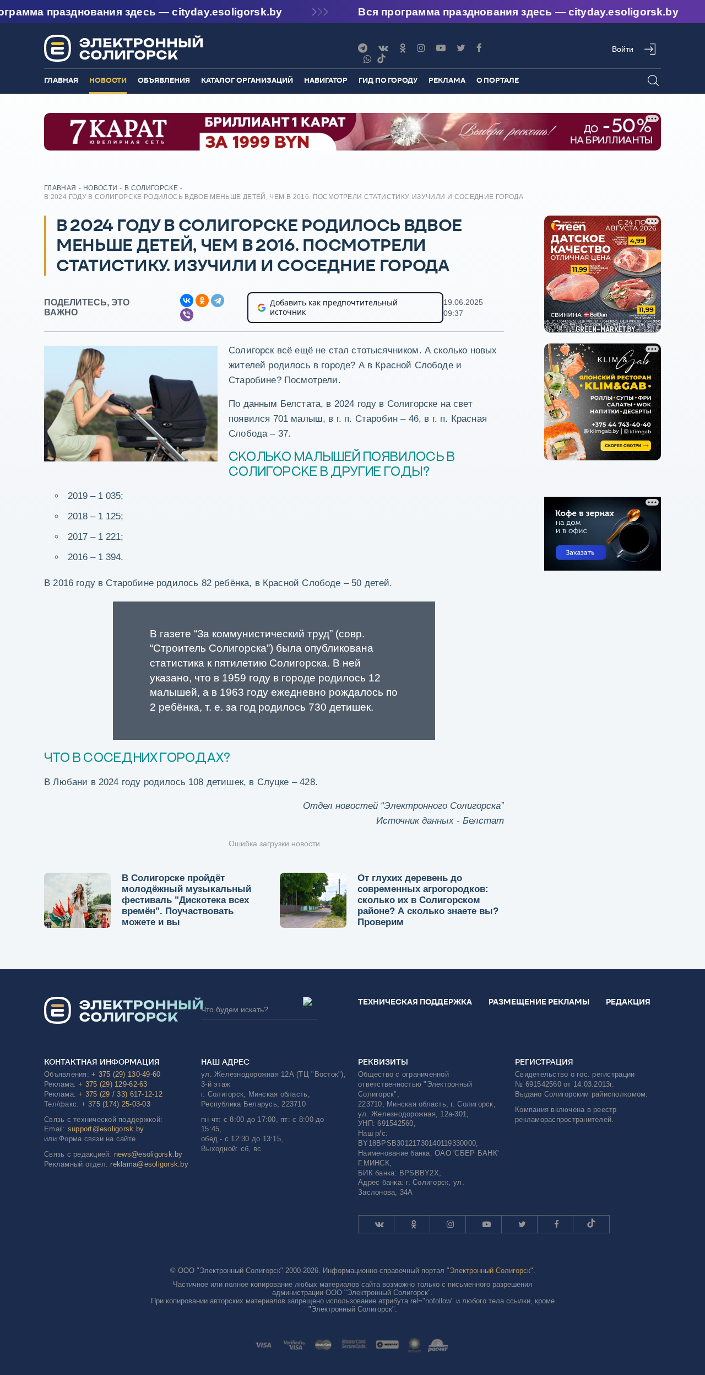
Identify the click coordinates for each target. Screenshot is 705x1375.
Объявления (164, 80)
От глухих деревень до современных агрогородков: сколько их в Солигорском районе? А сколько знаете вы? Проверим (427, 900)
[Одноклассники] (402, 48)
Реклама (447, 80)
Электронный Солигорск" (491, 1270)
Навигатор (326, 80)
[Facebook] (479, 48)
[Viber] (368, 59)
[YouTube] (441, 48)
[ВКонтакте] (186, 300)
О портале (497, 80)
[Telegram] (362, 48)
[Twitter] (461, 48)
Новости (108, 80)
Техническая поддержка (415, 1002)
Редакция (628, 1002)
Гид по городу (388, 80)
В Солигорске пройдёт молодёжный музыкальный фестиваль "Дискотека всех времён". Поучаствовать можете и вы (186, 900)
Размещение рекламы (539, 1002)
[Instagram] (421, 48)
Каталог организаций (247, 80)
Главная (61, 80)
